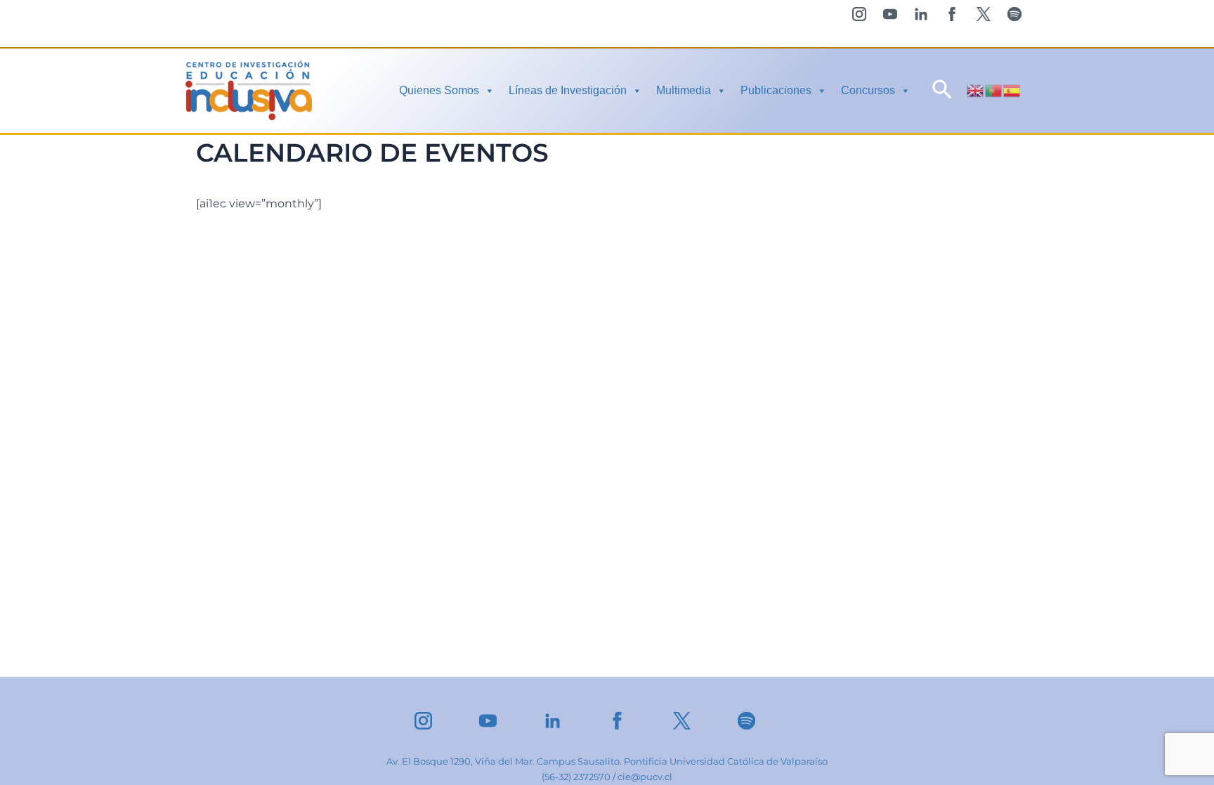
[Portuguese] (994, 89)
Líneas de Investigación (568, 90)
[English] (976, 89)
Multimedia (683, 90)
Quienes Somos (439, 90)
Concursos (868, 90)
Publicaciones (775, 90)
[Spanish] (1012, 89)
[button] (942, 90)
